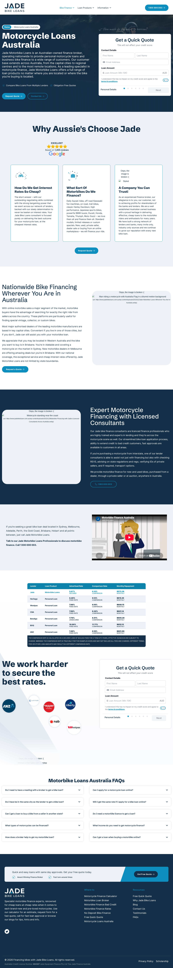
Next (158, 90)
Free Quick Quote (93, 917)
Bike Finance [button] (66, 7)
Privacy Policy (146, 961)
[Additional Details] (139, 88)
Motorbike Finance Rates (97, 908)
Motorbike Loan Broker (96, 900)
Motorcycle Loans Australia (98, 921)
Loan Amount (107, 68)
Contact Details (108, 50)
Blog (135, 904)
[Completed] (143, 88)
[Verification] (128, 88)
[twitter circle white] (7, 931)
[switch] (165, 80)
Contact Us (139, 908)
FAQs (135, 917)
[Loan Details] (131, 88)
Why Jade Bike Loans (144, 900)
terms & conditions (109, 81)
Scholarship (162, 961)
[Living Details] (135, 88)
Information (103, 7)
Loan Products (85, 7)
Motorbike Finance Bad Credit (100, 904)
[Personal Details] (124, 88)
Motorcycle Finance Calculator (100, 896)
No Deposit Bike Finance (97, 913)
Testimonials (139, 913)
